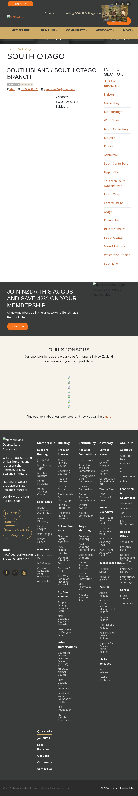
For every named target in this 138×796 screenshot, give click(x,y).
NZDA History (124, 470)
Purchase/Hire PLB (66, 569)
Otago (108, 212)
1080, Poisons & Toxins (105, 497)
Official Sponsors (125, 515)
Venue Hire (126, 542)
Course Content (63, 488)
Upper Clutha (113, 172)
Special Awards (83, 506)
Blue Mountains (115, 229)
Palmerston (112, 220)
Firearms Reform (104, 472)
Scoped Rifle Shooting (86, 556)
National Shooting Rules (84, 597)
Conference (44, 762)
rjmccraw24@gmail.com (59, 89)
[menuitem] (21, 33)
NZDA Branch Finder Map (118, 788)
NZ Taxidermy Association (65, 717)
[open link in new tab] (69, 377)
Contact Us (126, 603)
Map (12, 89)
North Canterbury (116, 129)
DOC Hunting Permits (62, 549)
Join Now (18, 326)
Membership (21, 30)
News (127, 30)
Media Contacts (104, 679)
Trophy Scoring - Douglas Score (63, 607)
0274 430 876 (29, 89)
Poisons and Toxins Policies (106, 635)
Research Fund (125, 548)
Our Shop (43, 755)
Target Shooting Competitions (87, 497)
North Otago (112, 194)
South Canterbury (116, 164)
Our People (126, 503)
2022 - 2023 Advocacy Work (106, 541)
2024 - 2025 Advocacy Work (106, 520)
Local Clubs (44, 502)
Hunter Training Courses (42, 491)
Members (43, 549)
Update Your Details (44, 556)
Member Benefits (42, 474)
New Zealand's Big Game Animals (64, 620)
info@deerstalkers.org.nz (20, 554)
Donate (49, 13)
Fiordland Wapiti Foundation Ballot (65, 698)
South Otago (25, 49)
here (108, 417)
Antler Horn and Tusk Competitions (87, 468)
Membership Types (44, 466)
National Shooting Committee (85, 576)
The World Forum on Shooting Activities (64, 580)
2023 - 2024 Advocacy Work (106, 531)
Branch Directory (42, 520)
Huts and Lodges (42, 527)
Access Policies (103, 594)
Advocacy (104, 30)
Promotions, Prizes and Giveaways (127, 579)
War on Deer (106, 489)
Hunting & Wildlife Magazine (82, 13)
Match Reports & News (85, 586)
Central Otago (113, 203)
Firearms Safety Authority (63, 539)
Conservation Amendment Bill (107, 481)
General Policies (103, 618)
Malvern (109, 138)
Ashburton (111, 155)
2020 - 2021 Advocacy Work (106, 552)
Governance (127, 508)
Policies (104, 587)
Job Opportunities (128, 522)
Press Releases (104, 671)
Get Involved (44, 581)
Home (10, 49)
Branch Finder (41, 540)
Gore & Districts (114, 246)
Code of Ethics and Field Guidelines (43, 572)
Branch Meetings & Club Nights (44, 510)
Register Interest (63, 480)
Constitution (127, 476)
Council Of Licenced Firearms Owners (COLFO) (64, 658)
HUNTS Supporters (64, 506)
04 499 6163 (21, 559)
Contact (125, 590)
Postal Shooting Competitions (87, 546)
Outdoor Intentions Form (64, 560)
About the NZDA (126, 457)
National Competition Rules (86, 515)
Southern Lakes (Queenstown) (114, 183)
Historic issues (104, 570)
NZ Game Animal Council (63, 672)
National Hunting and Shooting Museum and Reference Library (127, 563)
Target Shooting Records (84, 565)
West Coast (111, 120)
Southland (111, 264)
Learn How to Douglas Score (64, 632)
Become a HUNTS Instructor (64, 515)
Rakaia (108, 146)
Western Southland (117, 255)
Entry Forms (86, 460)
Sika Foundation (65, 708)
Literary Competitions (87, 488)
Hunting (48, 30)
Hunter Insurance (43, 482)
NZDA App (43, 563)
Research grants (104, 578)
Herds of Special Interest (104, 462)
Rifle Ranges (44, 534)
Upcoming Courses (64, 472)
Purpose (125, 463)
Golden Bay (111, 103)
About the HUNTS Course (64, 462)
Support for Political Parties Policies (106, 648)
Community (75, 30)
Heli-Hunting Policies (106, 626)
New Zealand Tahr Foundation (65, 684)
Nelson (109, 94)
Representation (109, 562)
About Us (126, 450)
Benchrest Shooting (85, 538)
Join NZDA (20, 4)
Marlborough (113, 112)
